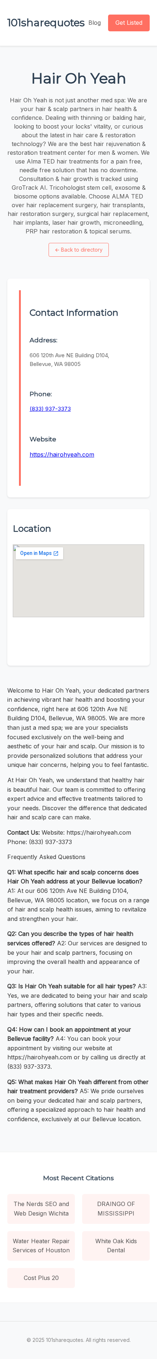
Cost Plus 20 (41, 1277)
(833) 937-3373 (50, 408)
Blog (94, 22)
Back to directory (79, 250)
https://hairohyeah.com (62, 454)
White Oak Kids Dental (116, 1245)
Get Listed (128, 22)
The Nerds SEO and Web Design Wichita (41, 1208)
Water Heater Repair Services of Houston (41, 1245)
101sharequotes (46, 22)
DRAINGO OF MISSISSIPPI (116, 1208)
